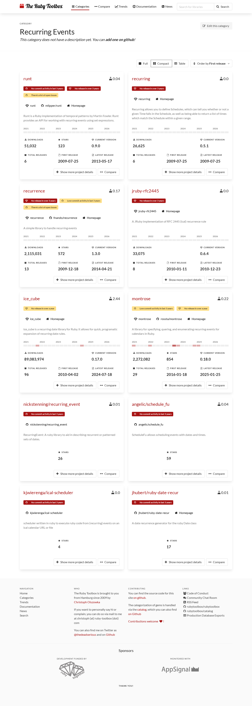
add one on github (119, 39)
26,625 (139, 146)
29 (135, 374)
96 (26, 374)
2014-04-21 (102, 269)
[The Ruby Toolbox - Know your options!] (41, 6)
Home (23, 593)
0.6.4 (204, 253)
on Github (134, 614)
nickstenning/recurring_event (51, 404)
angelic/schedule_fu (150, 404)
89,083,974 (34, 359)
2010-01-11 (177, 269)
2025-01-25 (210, 374)
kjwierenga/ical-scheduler (48, 492)
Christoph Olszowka (87, 602)
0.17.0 (97, 359)
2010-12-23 (210, 269)
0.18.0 (205, 359)
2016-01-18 (177, 374)
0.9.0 (96, 146)
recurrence (34, 190)
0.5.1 (204, 146)
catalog (141, 609)
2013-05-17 (102, 161)
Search (24, 615)
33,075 (139, 253)
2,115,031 (33, 253)
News (23, 611)
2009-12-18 (68, 269)
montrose (141, 298)
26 (60, 458)
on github (139, 597)
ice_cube (31, 298)
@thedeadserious (85, 634)
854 (170, 359)
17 (169, 547)
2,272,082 (141, 359)
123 (61, 146)
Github (110, 634)
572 (61, 253)
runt (27, 78)
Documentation (30, 606)
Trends (24, 602)
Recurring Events (47, 31)
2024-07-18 (102, 374)
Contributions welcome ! (146, 621)
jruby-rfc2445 (145, 190)
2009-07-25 (68, 161)
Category (26, 23)
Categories (27, 597)
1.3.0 (96, 253)
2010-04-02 (68, 374)
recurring (141, 78)
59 (169, 458)
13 (26, 269)
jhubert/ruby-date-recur (155, 492)
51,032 (30, 146)
